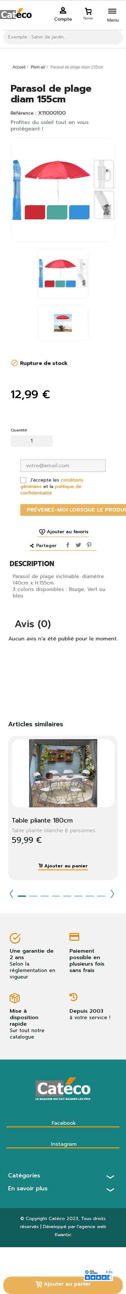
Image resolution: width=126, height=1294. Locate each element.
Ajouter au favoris (68, 532)
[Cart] (88, 10)
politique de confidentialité (50, 489)
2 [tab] (33, 896)
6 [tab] (78, 896)
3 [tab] (44, 896)
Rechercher (115, 37)
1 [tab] (22, 896)
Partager (67, 544)
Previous (11, 893)
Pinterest (88, 544)
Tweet (77, 544)
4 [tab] (56, 896)
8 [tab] (101, 896)
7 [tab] (90, 896)
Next (112, 893)
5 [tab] (67, 896)
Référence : (23, 113)
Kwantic (63, 1234)
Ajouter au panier (66, 1284)
